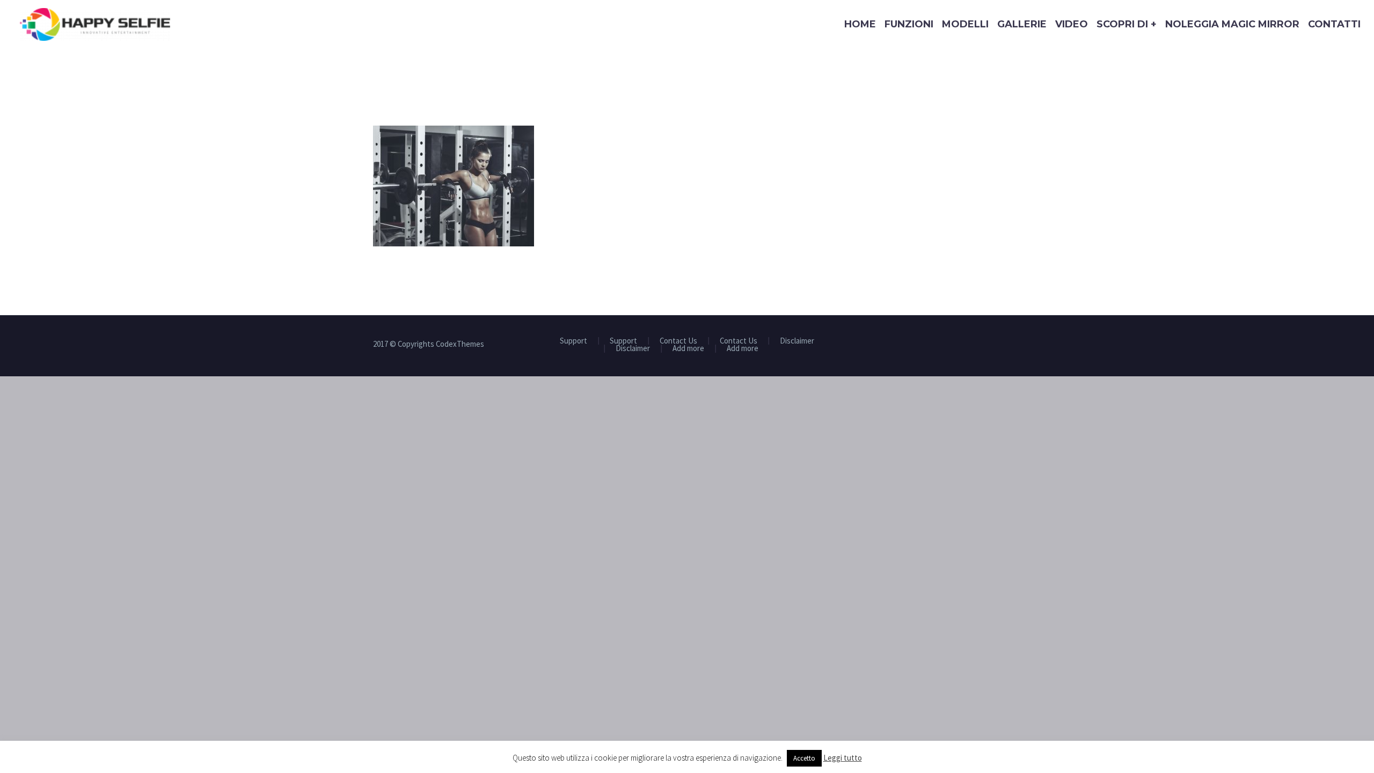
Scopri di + (1127, 24)
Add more (688, 349)
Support (573, 341)
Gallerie (1022, 24)
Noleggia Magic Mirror (1232, 24)
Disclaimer (797, 341)
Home (860, 24)
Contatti (1334, 24)
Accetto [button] (804, 758)
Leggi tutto (842, 758)
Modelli (965, 24)
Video (1071, 24)
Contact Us (678, 341)
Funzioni (909, 24)
